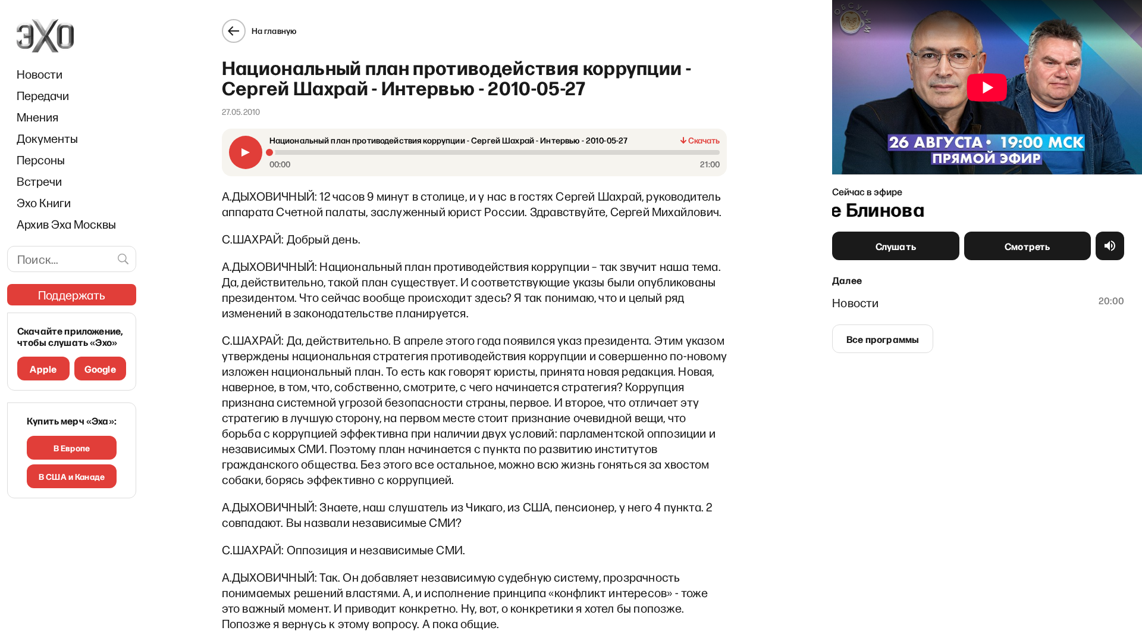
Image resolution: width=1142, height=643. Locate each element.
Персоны (41, 159)
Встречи (39, 181)
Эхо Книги (44, 202)
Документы (47, 138)
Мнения (37, 116)
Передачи (43, 95)
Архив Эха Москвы (66, 224)
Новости (39, 74)
